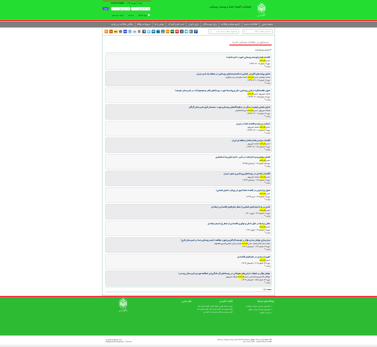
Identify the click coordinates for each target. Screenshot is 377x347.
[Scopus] (158, 31)
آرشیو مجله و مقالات (230, 24)
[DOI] (167, 31)
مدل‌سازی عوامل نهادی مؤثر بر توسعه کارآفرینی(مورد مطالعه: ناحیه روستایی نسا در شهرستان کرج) (225, 240)
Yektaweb (128, 341)
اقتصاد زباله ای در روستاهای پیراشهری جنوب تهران (247, 173)
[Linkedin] (153, 31)
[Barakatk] (130, 31)
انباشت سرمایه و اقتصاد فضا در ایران (253, 123)
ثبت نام (131, 15)
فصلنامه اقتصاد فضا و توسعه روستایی (235, 339)
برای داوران (193, 24)
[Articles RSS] (106, 31)
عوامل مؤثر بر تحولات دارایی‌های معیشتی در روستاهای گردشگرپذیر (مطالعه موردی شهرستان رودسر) (224, 273)
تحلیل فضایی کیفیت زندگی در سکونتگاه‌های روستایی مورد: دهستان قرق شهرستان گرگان (229, 107)
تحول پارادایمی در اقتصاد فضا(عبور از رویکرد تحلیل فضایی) (243, 190)
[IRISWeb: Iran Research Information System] (134, 31)
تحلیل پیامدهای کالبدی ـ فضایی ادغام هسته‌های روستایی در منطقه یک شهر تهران (233, 73)
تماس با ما (159, 24)
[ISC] (116, 31)
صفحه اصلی (267, 24)
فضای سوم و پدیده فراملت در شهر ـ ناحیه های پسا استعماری (242, 157)
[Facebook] (144, 31)
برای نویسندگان (210, 24)
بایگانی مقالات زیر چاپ (122, 24)
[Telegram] (186, 31)
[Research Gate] (191, 31)
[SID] (125, 31)
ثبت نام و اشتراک (176, 24)
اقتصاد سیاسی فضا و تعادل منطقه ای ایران (251, 140)
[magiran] (139, 31)
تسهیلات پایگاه (144, 24)
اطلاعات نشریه (251, 24)
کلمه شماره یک (203, 306)
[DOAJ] (172, 31)
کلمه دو (206, 312)
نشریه (230, 306)
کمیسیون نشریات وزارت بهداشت (258, 306)
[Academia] (181, 31)
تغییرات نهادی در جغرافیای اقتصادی (253, 256)
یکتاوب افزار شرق (249, 341)
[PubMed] (163, 31)
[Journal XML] (111, 31)
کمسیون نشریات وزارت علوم (259, 309)
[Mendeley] (177, 31)
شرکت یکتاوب (264, 313)
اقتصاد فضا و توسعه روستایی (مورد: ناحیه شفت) (248, 57)
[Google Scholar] (196, 31)
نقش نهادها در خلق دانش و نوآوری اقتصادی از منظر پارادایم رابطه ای (239, 223)
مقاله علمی (214, 306)
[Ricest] (120, 31)
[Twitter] (149, 31)
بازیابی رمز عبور (118, 15)
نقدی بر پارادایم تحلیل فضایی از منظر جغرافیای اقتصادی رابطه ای (240, 206)
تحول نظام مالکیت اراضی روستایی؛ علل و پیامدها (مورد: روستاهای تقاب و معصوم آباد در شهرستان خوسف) (222, 90)
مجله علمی (223, 306)
